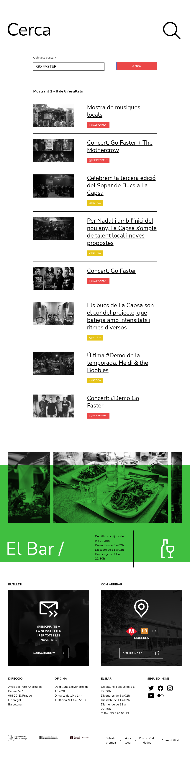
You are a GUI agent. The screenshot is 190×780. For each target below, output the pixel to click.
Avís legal (128, 740)
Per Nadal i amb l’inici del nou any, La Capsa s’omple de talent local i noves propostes (122, 232)
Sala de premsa (111, 740)
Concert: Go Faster (111, 271)
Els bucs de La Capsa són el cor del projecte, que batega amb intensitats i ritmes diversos (120, 316)
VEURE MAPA (132, 653)
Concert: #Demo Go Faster (113, 402)
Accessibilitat (170, 740)
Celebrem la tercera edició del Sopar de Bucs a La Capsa (121, 185)
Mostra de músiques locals (113, 111)
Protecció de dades (147, 740)
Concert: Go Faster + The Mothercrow (120, 146)
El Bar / (35, 549)
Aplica (136, 66)
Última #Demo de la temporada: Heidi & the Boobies (117, 362)
